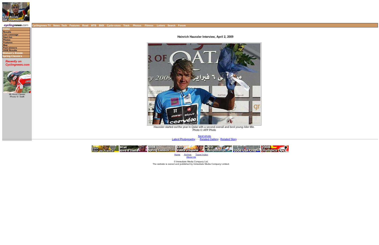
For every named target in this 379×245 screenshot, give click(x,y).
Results (7, 32)
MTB (93, 25)
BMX (101, 25)
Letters (161, 25)
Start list (7, 37)
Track (126, 25)
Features (75, 25)
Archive (187, 154)
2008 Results (10, 50)
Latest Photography (183, 139)
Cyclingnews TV (41, 25)
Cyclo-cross (114, 25)
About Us (191, 157)
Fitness (149, 25)
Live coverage (10, 34)
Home (6, 29)
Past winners (10, 47)
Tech (64, 25)
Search (171, 25)
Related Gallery (209, 139)
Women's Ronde (12, 53)
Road (85, 25)
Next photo (204, 136)
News (56, 25)
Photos (137, 25)
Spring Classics (12, 56)
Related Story (228, 139)
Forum (182, 25)
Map (5, 45)
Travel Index (201, 154)
